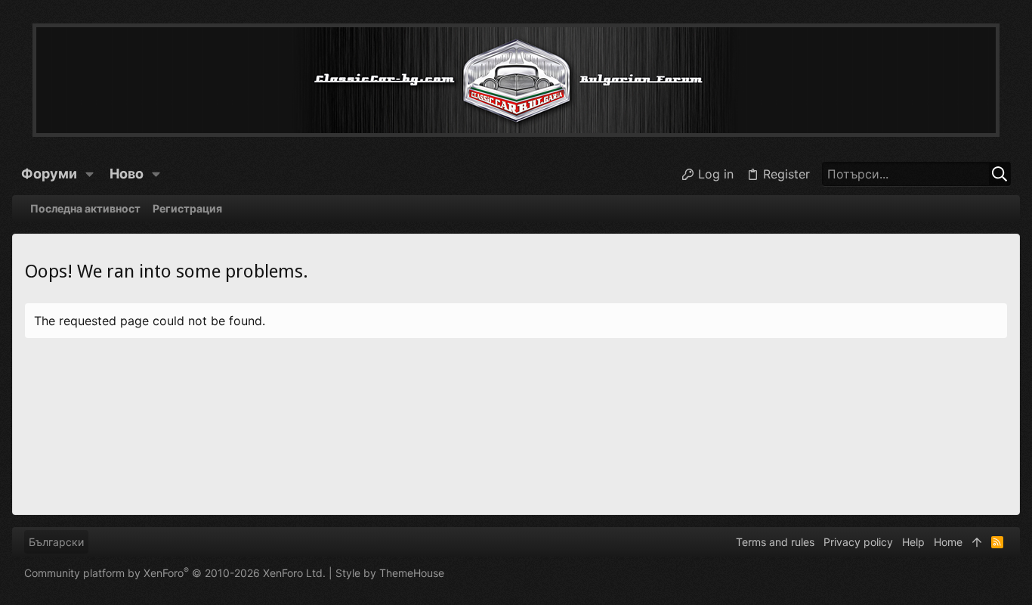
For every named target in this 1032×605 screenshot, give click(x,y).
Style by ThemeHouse (389, 572)
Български (56, 541)
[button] (90, 174)
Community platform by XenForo (175, 572)
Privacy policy (858, 541)
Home (948, 541)
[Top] (977, 542)
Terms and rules (775, 541)
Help (913, 541)
